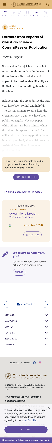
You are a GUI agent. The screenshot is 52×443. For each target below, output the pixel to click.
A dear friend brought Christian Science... (23, 215)
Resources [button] (10, 338)
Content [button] (9, 326)
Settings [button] (9, 344)
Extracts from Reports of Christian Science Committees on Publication (25, 42)
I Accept (26, 429)
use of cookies (29, 420)
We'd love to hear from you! (29, 254)
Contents (34, 234)
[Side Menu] (4, 4)
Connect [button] (9, 315)
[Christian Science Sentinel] (26, 4)
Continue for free (26, 177)
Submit (19, 272)
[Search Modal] (47, 4)
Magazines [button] (10, 320)
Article (12, 26)
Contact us (28, 304)
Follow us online (20, 363)
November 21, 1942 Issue (19, 28)
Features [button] (9, 332)
